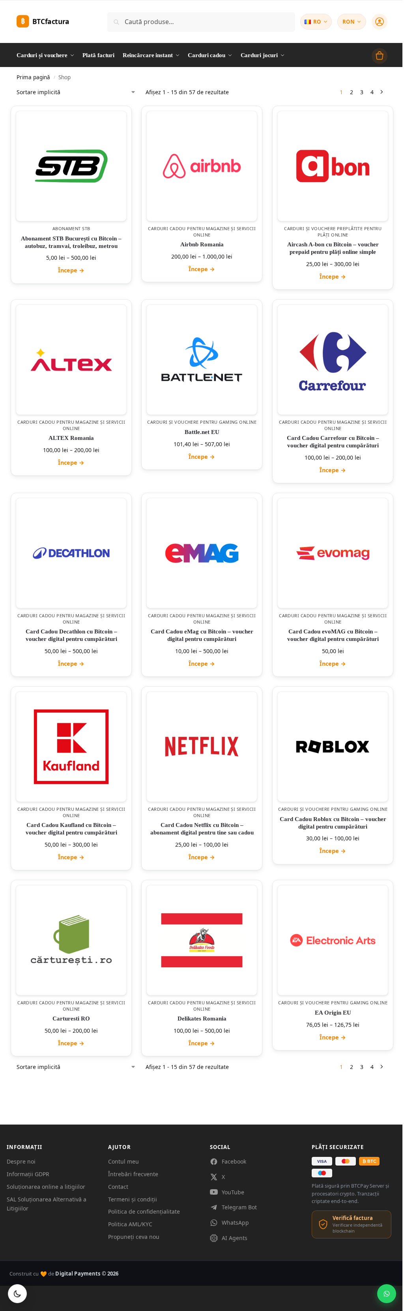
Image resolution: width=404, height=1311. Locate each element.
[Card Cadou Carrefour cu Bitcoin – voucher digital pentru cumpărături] (333, 360)
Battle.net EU (202, 431)
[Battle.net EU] (202, 360)
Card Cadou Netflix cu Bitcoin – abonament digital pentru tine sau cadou (202, 829)
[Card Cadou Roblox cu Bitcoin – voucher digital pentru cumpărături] (333, 747)
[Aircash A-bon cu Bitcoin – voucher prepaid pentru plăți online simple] (333, 166)
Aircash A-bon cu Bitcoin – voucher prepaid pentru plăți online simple (332, 248)
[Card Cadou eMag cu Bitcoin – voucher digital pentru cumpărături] (202, 553)
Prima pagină (33, 77)
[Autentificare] (379, 22)
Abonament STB (71, 228)
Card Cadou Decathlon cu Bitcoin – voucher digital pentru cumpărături (71, 635)
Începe (71, 270)
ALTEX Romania (71, 438)
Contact (118, 1186)
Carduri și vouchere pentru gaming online (202, 422)
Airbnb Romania (202, 244)
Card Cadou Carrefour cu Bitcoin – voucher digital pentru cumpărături (332, 442)
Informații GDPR (28, 1174)
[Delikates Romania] (202, 940)
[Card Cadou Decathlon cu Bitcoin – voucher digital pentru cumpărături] (71, 553)
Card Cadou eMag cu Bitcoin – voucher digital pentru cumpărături (202, 635)
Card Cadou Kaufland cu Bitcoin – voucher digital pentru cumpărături (71, 829)
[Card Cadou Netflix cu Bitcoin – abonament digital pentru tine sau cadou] (202, 747)
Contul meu (123, 1161)
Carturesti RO (71, 1018)
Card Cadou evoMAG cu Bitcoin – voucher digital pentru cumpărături (332, 635)
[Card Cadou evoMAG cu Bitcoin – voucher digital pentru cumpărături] (333, 553)
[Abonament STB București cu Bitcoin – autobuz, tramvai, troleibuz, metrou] (71, 166)
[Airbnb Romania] (202, 166)
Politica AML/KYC (130, 1224)
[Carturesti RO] (71, 940)
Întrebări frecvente (133, 1174)
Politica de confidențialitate (144, 1211)
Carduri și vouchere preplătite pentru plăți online (333, 231)
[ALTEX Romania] (71, 360)
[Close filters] (19, 1075)
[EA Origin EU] (333, 940)
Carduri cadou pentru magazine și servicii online (202, 231)
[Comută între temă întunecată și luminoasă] (17, 1293)
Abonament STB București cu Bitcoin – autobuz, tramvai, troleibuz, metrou (71, 242)
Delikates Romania (202, 1018)
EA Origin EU (332, 1012)
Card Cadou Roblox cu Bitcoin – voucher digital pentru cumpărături (332, 823)
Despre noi (21, 1161)
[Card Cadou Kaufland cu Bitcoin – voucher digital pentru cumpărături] (71, 747)
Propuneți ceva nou (133, 1236)
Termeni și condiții (132, 1199)
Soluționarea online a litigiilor (46, 1186)
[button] (379, 56)
